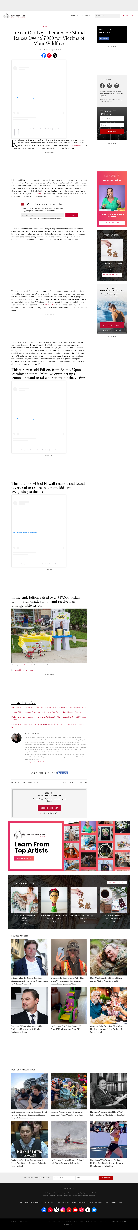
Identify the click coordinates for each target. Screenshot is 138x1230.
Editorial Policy (51, 1222)
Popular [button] (74, 16)
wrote (38, 194)
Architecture (45, 1202)
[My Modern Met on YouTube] (75, 1209)
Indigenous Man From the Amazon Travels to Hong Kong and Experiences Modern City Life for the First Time (29, 1114)
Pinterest (112, 94)
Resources (65, 1202)
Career (58, 1202)
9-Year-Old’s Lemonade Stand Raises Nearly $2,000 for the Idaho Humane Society (46, 712)
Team (58, 1222)
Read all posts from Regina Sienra (36, 762)
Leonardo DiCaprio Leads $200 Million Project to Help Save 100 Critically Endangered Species (27, 1029)
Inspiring (52, 26)
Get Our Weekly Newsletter (75, 782)
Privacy (66, 1224)
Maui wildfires (77, 145)
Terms (72, 1224)
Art (21, 1202)
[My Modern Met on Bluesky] (94, 1209)
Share (64, 773)
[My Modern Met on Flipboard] (69, 1209)
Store (120, 1202)
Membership (128, 16)
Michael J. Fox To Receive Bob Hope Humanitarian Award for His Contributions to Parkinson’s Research (29, 981)
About (43, 1222)
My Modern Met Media (111, 101)
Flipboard (103, 96)
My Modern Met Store (23, 883)
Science (90, 1202)
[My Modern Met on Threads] (87, 1209)
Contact (74, 1222)
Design (27, 1202)
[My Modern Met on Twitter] (56, 1209)
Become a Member (49, 808)
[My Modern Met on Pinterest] (50, 1209)
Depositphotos (28, 665)
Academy (113, 1202)
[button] (87, 16)
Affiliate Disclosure (90, 1222)
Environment (82, 1202)
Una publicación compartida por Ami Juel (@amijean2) (42, 129)
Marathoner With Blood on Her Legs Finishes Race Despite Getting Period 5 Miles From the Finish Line (106, 1163)
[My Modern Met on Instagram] (62, 1209)
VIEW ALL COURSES (112, 223)
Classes (73, 1202)
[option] (71, 866)
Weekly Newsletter (114, 92)
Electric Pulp (123, 1222)
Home (45, 26)
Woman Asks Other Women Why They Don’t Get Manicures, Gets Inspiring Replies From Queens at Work (67, 981)
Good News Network (24, 670)
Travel (106, 1202)
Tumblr (118, 94)
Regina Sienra (44, 50)
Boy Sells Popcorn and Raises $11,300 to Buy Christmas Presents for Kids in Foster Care (48, 707)
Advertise (81, 1222)
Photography (35, 1202)
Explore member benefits (50, 813)
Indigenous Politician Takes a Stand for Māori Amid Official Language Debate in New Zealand (28, 1163)
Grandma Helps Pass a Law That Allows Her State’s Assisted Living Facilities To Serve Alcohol (106, 1029)
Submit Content (66, 1222)
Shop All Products (112, 275)
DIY (52, 1202)
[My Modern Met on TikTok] (81, 1209)
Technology (98, 1202)
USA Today (50, 305)
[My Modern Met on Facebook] (43, 1209)
